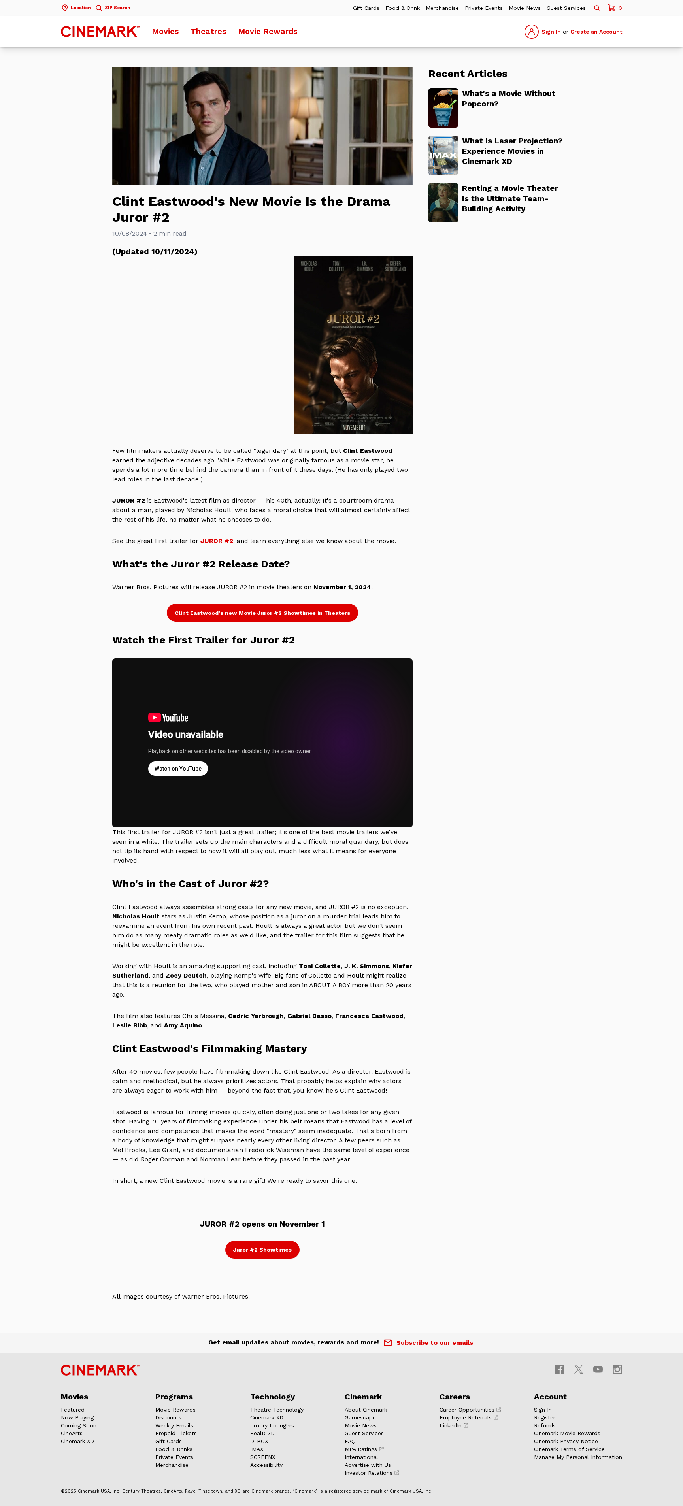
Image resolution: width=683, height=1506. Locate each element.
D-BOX (259, 1441)
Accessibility (266, 1465)
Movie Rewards (267, 31)
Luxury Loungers (272, 1425)
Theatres (208, 31)
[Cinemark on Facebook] (559, 1369)
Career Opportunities (467, 1409)
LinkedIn (451, 1425)
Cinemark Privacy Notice (566, 1441)
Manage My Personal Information (578, 1457)
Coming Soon (78, 1425)
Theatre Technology (277, 1409)
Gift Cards (366, 8)
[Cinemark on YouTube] (598, 1369)
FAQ (350, 1441)
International (361, 1457)
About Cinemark (366, 1409)
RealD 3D (262, 1433)
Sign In (551, 31)
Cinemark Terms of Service (569, 1449)
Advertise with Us (368, 1465)
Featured (73, 1409)
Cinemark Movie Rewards (567, 1433)
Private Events (484, 8)
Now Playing (77, 1417)
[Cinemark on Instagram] (617, 1369)
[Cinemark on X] (578, 1369)
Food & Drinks (173, 1449)
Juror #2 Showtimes (262, 1249)
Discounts (168, 1417)
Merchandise (442, 8)
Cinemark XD (77, 1441)
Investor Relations (368, 1473)
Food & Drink (402, 8)
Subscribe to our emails (434, 1342)
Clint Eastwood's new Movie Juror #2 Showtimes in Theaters (262, 613)
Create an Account (596, 31)
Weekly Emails (174, 1425)
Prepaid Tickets (176, 1433)
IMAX (256, 1449)
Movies (165, 31)
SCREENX (262, 1457)
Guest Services (566, 8)
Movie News (525, 8)
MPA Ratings (361, 1449)
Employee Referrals (466, 1417)
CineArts (72, 1433)
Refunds (545, 1425)
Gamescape (360, 1417)
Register (544, 1417)
